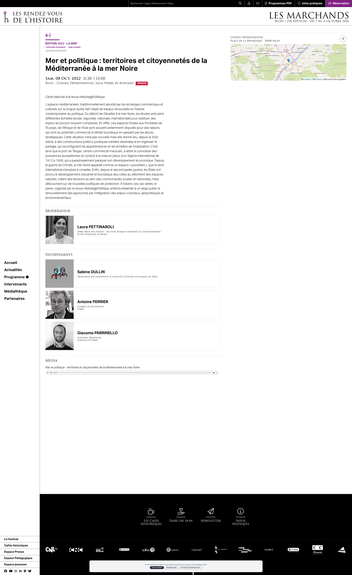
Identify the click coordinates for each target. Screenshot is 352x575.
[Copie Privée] (148, 549)
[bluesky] (29, 571)
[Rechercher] (240, 3)
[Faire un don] (248, 3)
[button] (288, 60)
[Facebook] (5, 571)
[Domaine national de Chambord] (196, 549)
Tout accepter (157, 567)
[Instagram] (15, 571)
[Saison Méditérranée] (220, 549)
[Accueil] (14, 3)
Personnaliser (171, 567)
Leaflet (306, 79)
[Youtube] (10, 571)
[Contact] (257, 3)
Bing (319, 79)
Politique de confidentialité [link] (190, 567)
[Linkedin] (20, 571)
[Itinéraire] (343, 38)
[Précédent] (47, 36)
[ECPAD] (245, 549)
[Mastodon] (25, 571)
